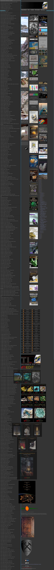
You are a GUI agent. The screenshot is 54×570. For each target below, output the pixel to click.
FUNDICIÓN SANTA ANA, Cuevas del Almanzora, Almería (5, 503)
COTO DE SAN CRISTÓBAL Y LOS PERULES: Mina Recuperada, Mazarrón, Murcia (8, 380)
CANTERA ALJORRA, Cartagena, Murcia (4, 63)
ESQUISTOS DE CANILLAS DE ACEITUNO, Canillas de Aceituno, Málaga (7, 455)
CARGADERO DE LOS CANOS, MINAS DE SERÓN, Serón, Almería (7, 230)
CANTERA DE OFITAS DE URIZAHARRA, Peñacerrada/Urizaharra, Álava (7, 115)
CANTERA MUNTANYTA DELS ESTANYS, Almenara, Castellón (6, 173)
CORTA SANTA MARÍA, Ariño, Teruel (3, 327)
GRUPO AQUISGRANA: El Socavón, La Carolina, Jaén (5, 514)
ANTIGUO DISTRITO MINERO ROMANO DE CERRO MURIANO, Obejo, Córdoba (8, 18)
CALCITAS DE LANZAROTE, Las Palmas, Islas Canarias (5, 41)
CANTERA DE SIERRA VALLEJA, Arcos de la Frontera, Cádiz (6, 118)
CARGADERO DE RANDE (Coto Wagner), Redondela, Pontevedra (6, 238)
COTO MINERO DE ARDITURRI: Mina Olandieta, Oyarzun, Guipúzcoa (7, 338)
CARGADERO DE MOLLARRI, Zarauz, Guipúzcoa (5, 234)
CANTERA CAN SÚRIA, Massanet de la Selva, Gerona (5, 78)
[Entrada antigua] (26, 149)
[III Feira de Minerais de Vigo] (33, 224)
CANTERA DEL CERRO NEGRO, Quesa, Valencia (5, 122)
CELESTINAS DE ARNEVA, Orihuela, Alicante (4, 256)
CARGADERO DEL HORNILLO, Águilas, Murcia (5, 248)
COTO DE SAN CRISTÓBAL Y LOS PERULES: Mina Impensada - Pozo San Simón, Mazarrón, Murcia (10, 377)
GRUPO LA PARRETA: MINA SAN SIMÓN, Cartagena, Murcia (6, 562)
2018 (40, 187)
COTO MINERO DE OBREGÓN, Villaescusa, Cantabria (5, 341)
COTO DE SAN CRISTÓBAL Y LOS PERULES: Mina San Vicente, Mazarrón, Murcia (8, 384)
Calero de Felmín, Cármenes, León (43, 221)
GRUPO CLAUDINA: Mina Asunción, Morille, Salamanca (5, 540)
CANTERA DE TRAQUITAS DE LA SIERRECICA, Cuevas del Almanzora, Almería (8, 119)
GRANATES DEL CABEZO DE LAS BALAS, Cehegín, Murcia (6, 511)
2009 (40, 236)
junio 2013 (41, 198)
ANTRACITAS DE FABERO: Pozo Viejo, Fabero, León (5, 22)
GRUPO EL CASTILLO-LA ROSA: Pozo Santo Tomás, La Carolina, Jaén (7, 551)
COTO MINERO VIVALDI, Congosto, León (4, 360)
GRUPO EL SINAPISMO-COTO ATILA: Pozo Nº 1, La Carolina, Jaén (7, 558)
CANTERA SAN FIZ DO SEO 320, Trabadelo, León (5, 187)
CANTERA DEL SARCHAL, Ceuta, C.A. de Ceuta (5, 132)
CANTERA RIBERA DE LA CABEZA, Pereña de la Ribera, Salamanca (7, 184)
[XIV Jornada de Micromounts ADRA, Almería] (33, 152)
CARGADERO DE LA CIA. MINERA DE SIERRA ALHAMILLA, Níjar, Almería (7, 226)
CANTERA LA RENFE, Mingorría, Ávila (4, 150)
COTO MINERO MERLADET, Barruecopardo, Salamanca (5, 349)
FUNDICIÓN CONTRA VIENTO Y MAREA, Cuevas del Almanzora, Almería (7, 484)
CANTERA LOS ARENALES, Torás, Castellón (4, 161)
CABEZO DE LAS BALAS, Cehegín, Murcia (4, 29)
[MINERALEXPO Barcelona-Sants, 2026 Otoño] (33, 290)
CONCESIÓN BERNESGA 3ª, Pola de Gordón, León (5, 282)
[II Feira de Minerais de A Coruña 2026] (33, 253)
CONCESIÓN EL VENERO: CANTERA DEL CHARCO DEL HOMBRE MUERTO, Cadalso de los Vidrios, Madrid (9, 288)
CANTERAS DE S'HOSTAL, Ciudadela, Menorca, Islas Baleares (6, 215)
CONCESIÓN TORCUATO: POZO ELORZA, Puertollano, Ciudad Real (7, 308)
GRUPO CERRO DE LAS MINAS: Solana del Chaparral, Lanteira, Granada (7, 537)
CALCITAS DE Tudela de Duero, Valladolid (4, 45)
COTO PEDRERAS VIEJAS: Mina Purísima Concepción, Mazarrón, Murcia (7, 399)
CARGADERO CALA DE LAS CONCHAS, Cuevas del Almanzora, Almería (7, 219)
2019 (40, 186)
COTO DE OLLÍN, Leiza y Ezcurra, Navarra (4, 330)
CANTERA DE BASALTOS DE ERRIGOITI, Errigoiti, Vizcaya (6, 93)
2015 (40, 190)
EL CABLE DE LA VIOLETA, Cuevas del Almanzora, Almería (6, 451)
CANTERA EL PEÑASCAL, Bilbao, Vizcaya (4, 139)
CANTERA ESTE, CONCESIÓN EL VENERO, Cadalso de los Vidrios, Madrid (7, 143)
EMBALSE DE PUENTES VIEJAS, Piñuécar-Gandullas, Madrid (6, 454)
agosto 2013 (41, 196)
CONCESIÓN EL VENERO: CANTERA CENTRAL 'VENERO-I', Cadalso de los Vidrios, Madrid (9, 286)
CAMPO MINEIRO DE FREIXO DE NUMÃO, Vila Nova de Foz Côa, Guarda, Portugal (8, 55)
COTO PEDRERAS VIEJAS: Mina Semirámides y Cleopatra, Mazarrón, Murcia (8, 403)
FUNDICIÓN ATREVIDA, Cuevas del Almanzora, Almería (5, 480)
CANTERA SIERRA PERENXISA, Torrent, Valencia (5, 191)
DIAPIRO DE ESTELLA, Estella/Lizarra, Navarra (5, 440)
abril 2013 (41, 200)
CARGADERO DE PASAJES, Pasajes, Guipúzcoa (5, 237)
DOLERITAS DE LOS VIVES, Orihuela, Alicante (5, 447)
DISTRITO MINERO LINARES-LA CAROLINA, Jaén (5, 443)
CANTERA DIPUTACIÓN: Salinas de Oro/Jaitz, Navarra (5, 135)
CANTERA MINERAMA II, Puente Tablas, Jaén (4, 172)
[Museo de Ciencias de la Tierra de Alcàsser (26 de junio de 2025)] (43, 158)
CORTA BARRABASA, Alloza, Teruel (3, 315)
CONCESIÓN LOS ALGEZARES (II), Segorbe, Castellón (5, 304)
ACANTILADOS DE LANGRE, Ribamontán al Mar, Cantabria (6, 3)
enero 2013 (41, 232)
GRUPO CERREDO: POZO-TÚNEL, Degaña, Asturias (5, 533)
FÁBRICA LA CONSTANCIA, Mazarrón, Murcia (4, 462)
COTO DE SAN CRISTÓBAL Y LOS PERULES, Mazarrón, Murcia (6, 367)
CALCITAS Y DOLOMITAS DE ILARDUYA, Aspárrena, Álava (6, 48)
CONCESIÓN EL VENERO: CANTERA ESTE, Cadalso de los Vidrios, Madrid (7, 291)
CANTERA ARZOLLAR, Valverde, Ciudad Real (4, 71)
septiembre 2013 (42, 195)
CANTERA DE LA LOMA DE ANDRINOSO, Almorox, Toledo (6, 111)
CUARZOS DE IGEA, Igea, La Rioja (3, 414)
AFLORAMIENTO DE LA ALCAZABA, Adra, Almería (5, 7)
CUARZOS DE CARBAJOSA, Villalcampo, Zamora (5, 410)
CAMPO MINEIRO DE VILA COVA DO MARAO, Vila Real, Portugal (6, 56)
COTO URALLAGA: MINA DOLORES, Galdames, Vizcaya (6, 406)
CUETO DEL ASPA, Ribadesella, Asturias (4, 432)
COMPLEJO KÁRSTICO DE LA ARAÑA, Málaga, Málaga (5, 274)
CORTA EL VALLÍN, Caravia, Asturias (4, 316)
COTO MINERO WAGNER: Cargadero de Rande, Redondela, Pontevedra (7, 364)
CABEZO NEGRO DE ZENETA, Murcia (4, 30)
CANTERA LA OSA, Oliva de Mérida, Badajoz (4, 147)
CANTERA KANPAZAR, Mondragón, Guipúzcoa (5, 146)
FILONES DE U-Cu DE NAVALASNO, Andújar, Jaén (5, 473)
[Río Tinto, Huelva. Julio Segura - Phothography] (43, 123)
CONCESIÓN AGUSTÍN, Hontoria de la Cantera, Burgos (5, 278)
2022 (40, 183)
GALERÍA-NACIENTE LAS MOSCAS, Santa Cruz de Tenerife (6, 510)
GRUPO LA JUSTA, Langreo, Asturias (4, 559)
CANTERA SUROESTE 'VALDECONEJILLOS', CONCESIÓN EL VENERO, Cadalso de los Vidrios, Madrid (9, 196)
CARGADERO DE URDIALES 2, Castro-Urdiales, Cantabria (6, 245)
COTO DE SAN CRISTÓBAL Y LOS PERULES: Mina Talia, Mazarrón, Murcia (7, 388)
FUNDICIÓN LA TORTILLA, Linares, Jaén (4, 495)
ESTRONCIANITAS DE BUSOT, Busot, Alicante (5, 458)
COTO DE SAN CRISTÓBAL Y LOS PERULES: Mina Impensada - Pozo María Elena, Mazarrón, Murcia (9, 376)
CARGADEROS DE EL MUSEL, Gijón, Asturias (4, 249)
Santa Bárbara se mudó (42, 218)
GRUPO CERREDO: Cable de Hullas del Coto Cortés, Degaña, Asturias (7, 529)
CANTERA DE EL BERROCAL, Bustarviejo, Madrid (5, 104)
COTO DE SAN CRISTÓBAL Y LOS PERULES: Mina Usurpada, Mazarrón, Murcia (8, 392)
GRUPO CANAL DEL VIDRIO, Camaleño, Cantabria (5, 525)
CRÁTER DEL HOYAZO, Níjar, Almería (4, 407)
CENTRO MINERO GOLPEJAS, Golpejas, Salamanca (5, 263)
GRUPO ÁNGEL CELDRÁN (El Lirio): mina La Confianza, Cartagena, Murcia (7, 521)
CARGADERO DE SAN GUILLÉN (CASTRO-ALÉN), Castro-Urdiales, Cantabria (8, 241)
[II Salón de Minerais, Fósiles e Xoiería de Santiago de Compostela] (33, 181)
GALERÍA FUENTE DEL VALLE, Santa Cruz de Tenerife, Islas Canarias (7, 507)
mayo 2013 (41, 199)
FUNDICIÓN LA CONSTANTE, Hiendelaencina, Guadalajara (6, 492)
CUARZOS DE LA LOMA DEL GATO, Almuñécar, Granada (6, 418)
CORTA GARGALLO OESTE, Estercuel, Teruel (4, 319)
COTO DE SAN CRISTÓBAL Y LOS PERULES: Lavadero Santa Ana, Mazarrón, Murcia (8, 371)
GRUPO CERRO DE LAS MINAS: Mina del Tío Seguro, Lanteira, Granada (7, 536)
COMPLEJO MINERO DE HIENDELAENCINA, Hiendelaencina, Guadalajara (7, 275)
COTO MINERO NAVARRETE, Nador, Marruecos (5, 352)
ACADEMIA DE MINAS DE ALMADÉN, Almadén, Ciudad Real (6, 0)
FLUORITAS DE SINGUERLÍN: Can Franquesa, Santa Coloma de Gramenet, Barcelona (9, 477)
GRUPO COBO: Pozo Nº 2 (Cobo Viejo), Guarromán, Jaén (6, 544)
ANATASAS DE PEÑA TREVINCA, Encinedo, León (5, 14)
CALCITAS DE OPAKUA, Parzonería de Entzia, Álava (5, 44)
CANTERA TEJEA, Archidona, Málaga (4, 197)
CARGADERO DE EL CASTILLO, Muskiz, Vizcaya (5, 222)
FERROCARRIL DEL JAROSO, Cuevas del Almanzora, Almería (6, 466)
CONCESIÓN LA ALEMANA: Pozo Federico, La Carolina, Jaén (6, 297)
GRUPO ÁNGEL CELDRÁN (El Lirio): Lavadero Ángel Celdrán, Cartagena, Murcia (8, 518)
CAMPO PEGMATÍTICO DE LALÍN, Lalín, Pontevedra (5, 59)
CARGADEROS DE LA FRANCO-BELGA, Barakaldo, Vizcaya (6, 252)
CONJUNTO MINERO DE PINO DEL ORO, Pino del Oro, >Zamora (6, 312)
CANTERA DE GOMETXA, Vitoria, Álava (4, 107)
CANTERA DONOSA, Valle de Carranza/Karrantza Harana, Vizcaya (6, 136)
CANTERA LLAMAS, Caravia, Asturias (4, 158)
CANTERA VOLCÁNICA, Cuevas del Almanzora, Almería (5, 204)
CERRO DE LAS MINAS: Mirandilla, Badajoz (4, 267)
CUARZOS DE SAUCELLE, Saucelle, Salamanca (5, 425)
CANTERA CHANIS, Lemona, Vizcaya (4, 85)
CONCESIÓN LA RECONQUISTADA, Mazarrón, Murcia (5, 300)
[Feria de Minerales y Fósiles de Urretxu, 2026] (33, 282)
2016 (40, 189)
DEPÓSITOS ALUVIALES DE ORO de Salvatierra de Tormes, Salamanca (7, 436)
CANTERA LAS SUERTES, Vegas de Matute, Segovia (5, 154)
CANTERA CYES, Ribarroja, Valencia (4, 89)
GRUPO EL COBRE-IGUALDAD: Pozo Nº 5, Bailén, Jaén (6, 555)
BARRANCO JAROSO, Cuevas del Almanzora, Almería (5, 26)
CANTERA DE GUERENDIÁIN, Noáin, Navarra (4, 108)
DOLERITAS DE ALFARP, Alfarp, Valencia (4, 444)
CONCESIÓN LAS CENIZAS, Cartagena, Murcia (5, 301)
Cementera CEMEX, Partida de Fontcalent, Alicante (5, 260)
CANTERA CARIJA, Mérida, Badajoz (3, 81)
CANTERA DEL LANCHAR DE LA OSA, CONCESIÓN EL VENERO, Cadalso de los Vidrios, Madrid (10, 128)
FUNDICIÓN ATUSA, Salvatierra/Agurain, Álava (5, 481)
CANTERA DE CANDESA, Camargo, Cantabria (4, 100)
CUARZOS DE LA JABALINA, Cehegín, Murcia (4, 417)
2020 (40, 185)
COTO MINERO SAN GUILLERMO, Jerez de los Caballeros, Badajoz (7, 356)
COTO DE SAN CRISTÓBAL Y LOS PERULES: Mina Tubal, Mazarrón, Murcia (8, 391)
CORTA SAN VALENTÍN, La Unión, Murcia (4, 326)
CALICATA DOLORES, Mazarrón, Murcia (4, 52)
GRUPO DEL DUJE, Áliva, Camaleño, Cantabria (5, 548)
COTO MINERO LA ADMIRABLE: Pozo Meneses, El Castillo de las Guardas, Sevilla (8, 345)
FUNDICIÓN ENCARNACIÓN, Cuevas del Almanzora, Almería (6, 488)
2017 (40, 188)
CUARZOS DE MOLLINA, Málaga (3, 421)
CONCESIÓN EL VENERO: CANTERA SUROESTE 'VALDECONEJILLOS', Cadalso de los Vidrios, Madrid (9, 295)
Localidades (3, 10)
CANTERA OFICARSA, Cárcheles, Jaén (4, 180)
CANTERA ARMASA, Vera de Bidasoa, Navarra (5, 70)
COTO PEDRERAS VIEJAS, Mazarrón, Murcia (4, 395)
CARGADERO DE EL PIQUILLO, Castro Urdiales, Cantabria (6, 223)
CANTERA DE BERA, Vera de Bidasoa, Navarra (5, 96)
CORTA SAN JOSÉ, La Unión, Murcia (4, 323)
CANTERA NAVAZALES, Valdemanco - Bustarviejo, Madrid (6, 176)
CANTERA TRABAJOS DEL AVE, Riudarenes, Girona (5, 200)
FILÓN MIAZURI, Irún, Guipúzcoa (3, 470)
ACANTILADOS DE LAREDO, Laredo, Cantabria (5, 4)
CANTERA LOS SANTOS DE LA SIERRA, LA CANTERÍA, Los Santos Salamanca (8, 165)
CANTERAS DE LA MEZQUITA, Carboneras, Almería (5, 211)
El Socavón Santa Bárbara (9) (43, 229)
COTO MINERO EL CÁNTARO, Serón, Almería (4, 342)
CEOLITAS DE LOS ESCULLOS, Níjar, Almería (4, 264)
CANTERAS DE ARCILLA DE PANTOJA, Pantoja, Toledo (5, 208)
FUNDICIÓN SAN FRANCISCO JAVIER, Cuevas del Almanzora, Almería (7, 499)
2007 (40, 238)
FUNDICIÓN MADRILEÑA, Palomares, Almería (4, 496)
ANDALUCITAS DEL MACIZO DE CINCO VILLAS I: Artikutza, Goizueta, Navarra (8, 15)
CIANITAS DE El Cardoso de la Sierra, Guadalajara (5, 271)
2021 (40, 184)
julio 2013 (41, 197)
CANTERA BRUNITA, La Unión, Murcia (4, 74)
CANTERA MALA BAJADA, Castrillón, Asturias (4, 169)
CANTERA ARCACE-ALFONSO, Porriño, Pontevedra (5, 67)
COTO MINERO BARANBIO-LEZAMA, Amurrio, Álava (5, 334)
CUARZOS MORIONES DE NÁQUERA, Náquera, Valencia (6, 429)
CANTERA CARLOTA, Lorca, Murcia (3, 82)
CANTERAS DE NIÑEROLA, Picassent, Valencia (5, 212)
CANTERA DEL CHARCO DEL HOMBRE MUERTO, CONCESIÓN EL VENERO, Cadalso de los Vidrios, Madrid (9, 124)
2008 (40, 237)
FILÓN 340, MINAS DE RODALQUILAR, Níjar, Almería (5, 469)
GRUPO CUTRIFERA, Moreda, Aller (3, 547)
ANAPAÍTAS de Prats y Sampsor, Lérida (4, 11)
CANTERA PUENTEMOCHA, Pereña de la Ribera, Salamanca (6, 183)
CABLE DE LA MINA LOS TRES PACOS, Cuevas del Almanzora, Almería (7, 33)
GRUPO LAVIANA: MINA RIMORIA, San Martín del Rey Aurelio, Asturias (7, 566)
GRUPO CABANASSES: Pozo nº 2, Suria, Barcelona (5, 522)
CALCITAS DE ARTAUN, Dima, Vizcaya (4, 37)
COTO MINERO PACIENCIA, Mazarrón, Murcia (4, 353)
